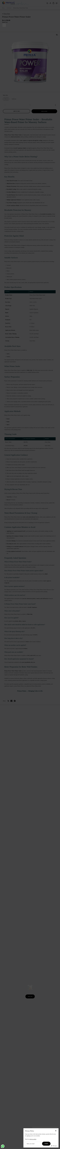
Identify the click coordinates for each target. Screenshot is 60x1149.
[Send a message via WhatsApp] (3, 1146)
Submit (46, 1143)
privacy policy (33, 1139)
